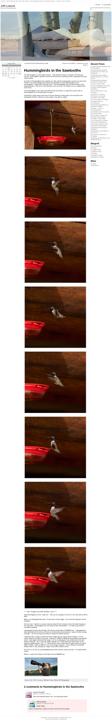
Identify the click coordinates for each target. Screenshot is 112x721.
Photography (65, 680)
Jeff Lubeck (8, 5)
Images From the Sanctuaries (97, 102)
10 (8, 69)
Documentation (97, 146)
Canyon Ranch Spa (98, 84)
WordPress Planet (98, 157)
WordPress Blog (97, 155)
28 (20, 73)
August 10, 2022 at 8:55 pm (45, 703)
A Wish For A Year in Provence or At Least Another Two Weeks (98, 96)
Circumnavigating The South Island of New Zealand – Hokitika (101, 87)
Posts (98, 4)
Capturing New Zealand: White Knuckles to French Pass (100, 76)
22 (3, 73)
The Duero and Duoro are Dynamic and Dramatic (100, 124)
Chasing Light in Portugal (100, 99)
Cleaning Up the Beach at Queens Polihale (100, 105)
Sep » (14, 78)
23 (6, 73)
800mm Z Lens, (49, 680)
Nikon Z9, (57, 680)
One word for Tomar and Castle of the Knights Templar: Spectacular (99, 117)
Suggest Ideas (96, 149)
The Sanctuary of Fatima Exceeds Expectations (100, 121)
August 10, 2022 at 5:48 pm (42, 694)
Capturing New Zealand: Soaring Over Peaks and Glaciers (100, 71)
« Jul (8, 78)
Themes (94, 153)
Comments (107, 4)
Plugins (94, 148)
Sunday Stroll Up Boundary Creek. (37, 63)
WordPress (95, 165)
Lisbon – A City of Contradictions (97, 109)
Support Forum (97, 151)
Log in (94, 163)
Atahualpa (64, 719)
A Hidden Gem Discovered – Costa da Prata (101, 112)
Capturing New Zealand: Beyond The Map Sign (99, 81)
